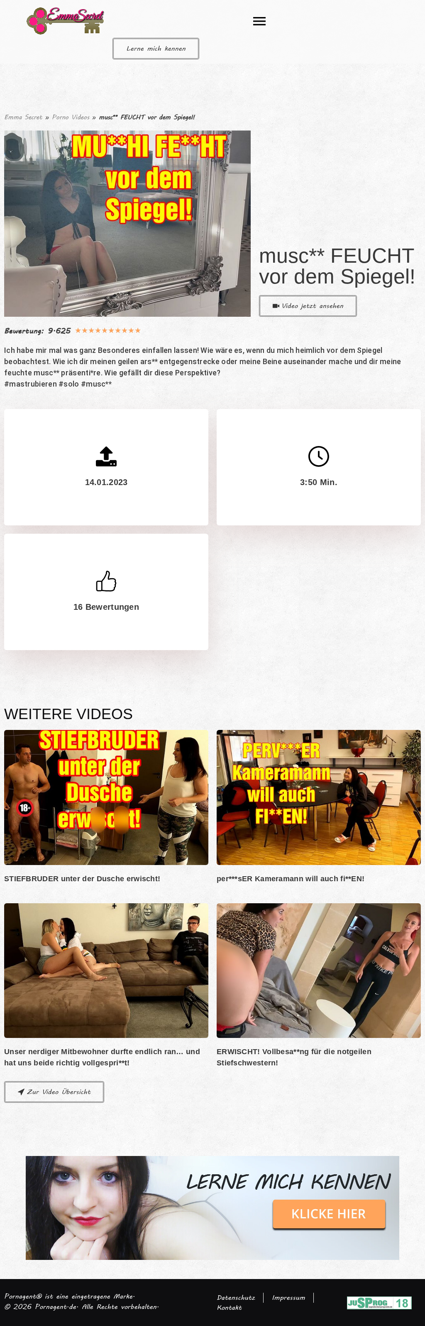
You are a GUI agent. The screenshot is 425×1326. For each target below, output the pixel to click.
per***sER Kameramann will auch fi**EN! (290, 879)
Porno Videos (70, 117)
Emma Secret (23, 117)
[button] (259, 21)
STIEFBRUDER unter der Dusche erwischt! (82, 879)
